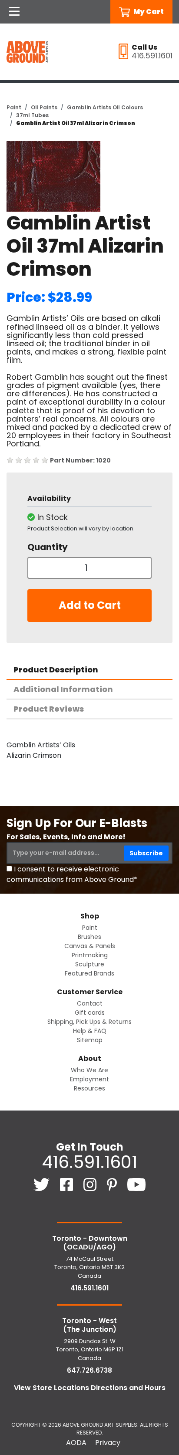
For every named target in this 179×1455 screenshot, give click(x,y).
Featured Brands (89, 973)
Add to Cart (90, 605)
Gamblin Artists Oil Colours (105, 107)
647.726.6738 (89, 1370)
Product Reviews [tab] (48, 708)
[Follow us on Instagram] (90, 1184)
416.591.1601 (89, 1162)
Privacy (107, 1443)
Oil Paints (44, 107)
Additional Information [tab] (63, 689)
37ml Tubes (32, 115)
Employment (89, 1079)
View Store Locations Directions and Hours (90, 1388)
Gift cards (90, 1012)
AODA (76, 1443)
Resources (89, 1088)
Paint (14, 107)
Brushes (89, 936)
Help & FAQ (89, 1030)
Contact (90, 1003)
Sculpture (89, 964)
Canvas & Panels (89, 946)
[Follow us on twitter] (42, 1184)
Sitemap (90, 1040)
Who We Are (89, 1070)
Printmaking (90, 955)
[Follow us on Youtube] (136, 1184)
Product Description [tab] (55, 669)
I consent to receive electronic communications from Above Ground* (72, 874)
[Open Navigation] (14, 11)
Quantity (47, 547)
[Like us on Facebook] (67, 1184)
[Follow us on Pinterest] (113, 1184)
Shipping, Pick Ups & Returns (89, 1021)
